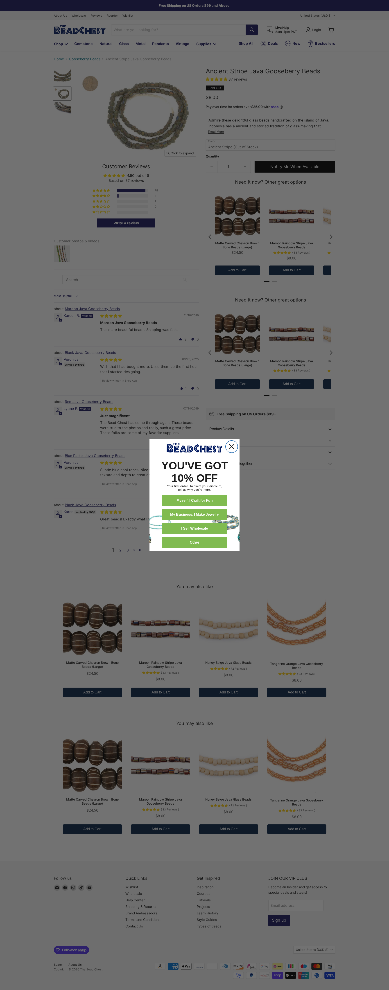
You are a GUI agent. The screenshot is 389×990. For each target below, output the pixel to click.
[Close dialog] (232, 447)
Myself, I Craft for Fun (194, 500)
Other (194, 542)
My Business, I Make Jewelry (194, 514)
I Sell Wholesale (194, 528)
